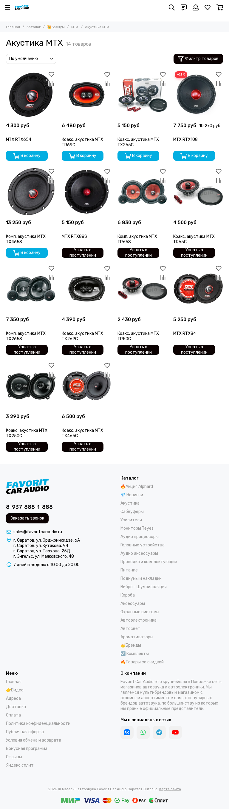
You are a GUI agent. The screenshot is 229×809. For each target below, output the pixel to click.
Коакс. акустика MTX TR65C (194, 239)
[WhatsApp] (143, 732)
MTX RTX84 (184, 333)
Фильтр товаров (202, 58)
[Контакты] (184, 7)
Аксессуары (132, 603)
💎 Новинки (131, 494)
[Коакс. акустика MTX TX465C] (87, 386)
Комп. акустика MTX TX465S (26, 239)
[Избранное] (51, 74)
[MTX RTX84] (198, 289)
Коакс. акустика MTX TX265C (138, 142)
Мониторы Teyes (137, 528)
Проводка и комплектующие (148, 561)
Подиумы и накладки (141, 578)
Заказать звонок (27, 518)
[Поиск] (172, 7)
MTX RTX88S (74, 236)
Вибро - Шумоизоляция (143, 586)
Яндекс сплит (20, 765)
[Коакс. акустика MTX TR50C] (142, 289)
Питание (129, 570)
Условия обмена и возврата (33, 740)
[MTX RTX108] (198, 95)
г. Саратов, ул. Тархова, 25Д (41, 551)
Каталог (34, 27)
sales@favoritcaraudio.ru (37, 531)
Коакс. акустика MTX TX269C (82, 336)
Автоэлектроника (138, 620)
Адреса (13, 698)
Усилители (131, 520)
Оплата (13, 715)
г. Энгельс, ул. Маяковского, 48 (43, 556)
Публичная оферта (25, 731)
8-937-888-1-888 (29, 507)
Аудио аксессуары (139, 553)
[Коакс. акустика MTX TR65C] (198, 192)
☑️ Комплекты (134, 653)
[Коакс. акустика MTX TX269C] (87, 289)
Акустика (130, 503)
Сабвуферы (132, 511)
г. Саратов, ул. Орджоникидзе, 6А (46, 540)
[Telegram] (159, 732)
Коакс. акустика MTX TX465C (82, 433)
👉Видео (15, 690)
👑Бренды (56, 27)
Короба (127, 595)
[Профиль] (196, 7)
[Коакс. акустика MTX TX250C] (31, 386)
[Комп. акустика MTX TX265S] (31, 289)
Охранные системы (139, 611)
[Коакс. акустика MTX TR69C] (87, 95)
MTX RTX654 (18, 139)
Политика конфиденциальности (38, 723)
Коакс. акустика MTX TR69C (82, 142)
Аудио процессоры (139, 536)
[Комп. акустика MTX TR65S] (142, 192)
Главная (13, 27)
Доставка (16, 706)
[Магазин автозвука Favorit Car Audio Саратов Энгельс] (22, 7)
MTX (74, 27)
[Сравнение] (51, 83)
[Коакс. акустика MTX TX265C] (142, 95)
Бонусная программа (26, 748)
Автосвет (130, 628)
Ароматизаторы (136, 637)
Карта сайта (170, 789)
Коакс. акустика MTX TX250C (26, 433)
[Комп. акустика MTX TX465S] (31, 192)
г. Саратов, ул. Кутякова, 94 (40, 545)
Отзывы (14, 756)
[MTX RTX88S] (87, 192)
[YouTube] (175, 732)
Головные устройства (142, 545)
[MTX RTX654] (31, 95)
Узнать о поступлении (82, 253)
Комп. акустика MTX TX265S (26, 336)
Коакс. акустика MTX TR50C (138, 336)
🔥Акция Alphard (136, 486)
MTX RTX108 (185, 139)
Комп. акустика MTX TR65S (137, 239)
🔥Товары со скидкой (142, 662)
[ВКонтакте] (127, 732)
